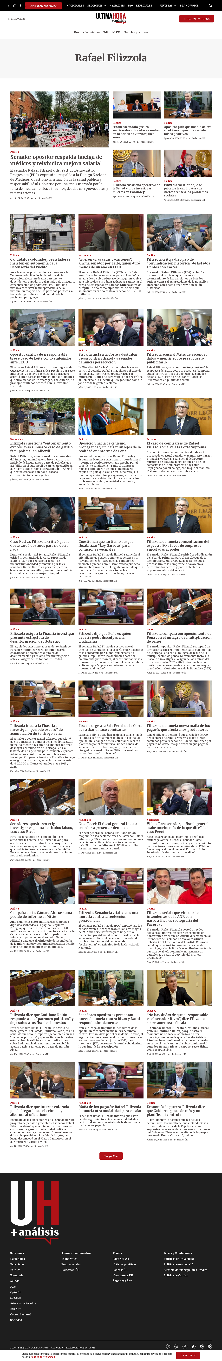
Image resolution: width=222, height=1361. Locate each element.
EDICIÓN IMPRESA (197, 19)
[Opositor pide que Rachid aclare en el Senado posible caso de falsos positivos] (188, 104)
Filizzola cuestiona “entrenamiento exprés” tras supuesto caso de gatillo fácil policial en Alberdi (41, 447)
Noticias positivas (136, 32)
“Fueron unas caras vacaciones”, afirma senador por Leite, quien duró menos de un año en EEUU (109, 263)
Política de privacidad (42, 1357)
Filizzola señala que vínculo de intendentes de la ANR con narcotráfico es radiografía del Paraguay (173, 918)
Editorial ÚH (111, 32)
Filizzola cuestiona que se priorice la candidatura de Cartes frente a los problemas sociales (186, 190)
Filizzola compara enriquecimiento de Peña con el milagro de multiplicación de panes (179, 637)
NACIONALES (75, 5)
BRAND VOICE (189, 5)
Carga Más (111, 1156)
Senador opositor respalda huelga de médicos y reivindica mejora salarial (56, 160)
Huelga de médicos (87, 32)
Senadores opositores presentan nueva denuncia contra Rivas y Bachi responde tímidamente (109, 1019)
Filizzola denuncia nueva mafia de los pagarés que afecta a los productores (178, 728)
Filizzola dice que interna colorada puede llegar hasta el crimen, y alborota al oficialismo (39, 1111)
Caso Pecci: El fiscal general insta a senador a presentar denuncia (107, 826)
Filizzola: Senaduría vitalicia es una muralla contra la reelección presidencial (108, 917)
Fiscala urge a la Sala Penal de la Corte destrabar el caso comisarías (110, 728)
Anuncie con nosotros (76, 1253)
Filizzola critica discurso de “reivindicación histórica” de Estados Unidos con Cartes (178, 263)
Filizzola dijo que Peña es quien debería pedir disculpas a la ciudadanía (104, 637)
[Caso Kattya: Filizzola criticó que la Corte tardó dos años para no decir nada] (42, 515)
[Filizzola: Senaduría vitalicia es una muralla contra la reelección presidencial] (111, 886)
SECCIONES (95, 5)
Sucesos (151, 439)
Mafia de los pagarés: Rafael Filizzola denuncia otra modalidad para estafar (110, 1109)
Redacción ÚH (45, 198)
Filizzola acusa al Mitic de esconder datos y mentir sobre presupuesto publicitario (177, 358)
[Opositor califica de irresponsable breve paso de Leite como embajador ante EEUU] (42, 327)
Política (14, 152)
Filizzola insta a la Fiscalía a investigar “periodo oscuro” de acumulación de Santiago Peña (36, 730)
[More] (105, 6)
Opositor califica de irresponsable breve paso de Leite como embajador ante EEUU (41, 358)
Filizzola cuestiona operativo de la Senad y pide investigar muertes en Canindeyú (136, 188)
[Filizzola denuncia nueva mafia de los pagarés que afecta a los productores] (179, 698)
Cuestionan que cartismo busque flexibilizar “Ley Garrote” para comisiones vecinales (105, 545)
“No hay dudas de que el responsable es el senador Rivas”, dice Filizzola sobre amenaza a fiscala (177, 1019)
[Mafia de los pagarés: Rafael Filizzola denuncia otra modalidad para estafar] (111, 1080)
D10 (130, 5)
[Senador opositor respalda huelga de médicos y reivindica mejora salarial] (59, 119)
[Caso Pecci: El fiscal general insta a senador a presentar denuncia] (111, 797)
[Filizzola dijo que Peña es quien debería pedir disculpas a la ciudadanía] (111, 607)
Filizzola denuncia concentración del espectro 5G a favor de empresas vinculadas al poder (178, 545)
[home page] (111, 18)
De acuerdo (188, 1355)
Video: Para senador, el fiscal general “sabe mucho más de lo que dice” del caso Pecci (178, 828)
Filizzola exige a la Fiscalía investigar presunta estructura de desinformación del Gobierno (42, 637)
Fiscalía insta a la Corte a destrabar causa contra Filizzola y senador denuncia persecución (107, 358)
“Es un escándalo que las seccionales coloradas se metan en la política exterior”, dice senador (136, 132)
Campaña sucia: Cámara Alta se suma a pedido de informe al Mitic (42, 915)
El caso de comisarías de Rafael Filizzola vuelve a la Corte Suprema (176, 445)
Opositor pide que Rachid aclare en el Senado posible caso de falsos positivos (187, 130)
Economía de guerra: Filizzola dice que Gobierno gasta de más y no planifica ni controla (176, 1111)
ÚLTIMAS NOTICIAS (43, 5)
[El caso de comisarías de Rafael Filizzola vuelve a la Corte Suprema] (179, 416)
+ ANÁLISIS (117, 5)
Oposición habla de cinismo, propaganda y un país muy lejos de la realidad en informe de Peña (109, 447)
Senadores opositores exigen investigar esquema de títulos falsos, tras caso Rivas (41, 828)
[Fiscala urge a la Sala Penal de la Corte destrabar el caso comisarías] (111, 698)
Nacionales (84, 255)
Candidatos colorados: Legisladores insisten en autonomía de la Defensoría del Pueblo (40, 263)
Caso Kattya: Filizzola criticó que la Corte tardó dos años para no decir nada (39, 545)
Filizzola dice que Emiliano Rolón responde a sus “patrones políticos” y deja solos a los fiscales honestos (42, 1019)
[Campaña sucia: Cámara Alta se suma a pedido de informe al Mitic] (42, 886)
